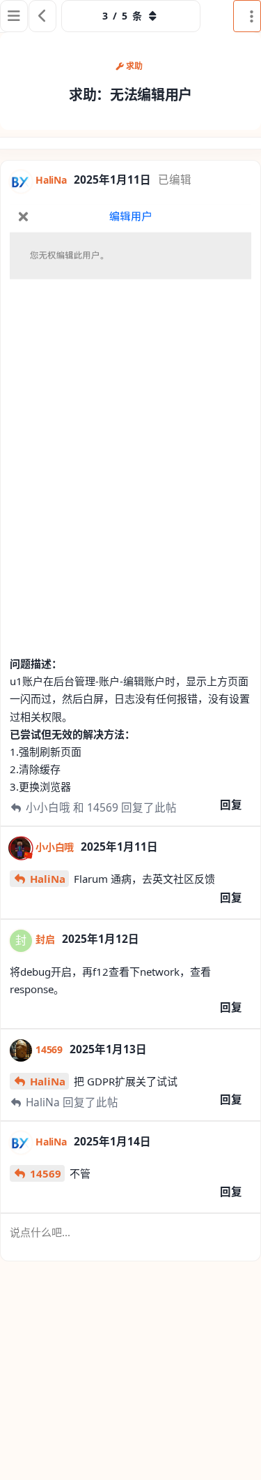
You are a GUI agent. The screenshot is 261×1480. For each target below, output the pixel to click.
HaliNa (47, 879)
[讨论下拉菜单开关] (247, 16)
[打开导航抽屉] (14, 16)
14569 (45, 1173)
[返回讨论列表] (42, 16)
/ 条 (122, 15)
